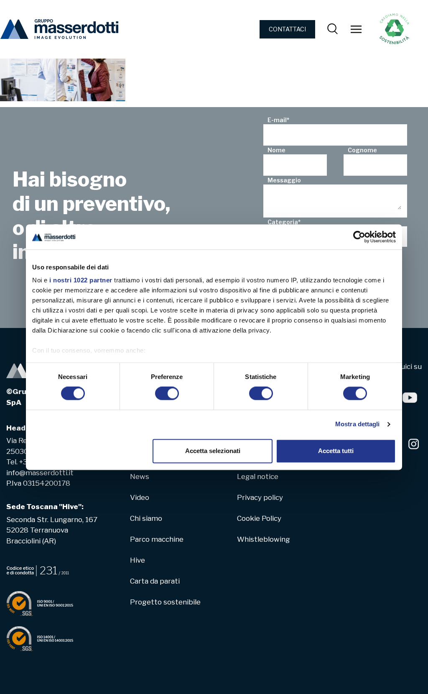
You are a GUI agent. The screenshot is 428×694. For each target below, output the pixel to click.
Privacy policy (260, 497)
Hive (137, 560)
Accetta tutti (336, 450)
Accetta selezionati (212, 450)
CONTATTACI (287, 29)
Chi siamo (146, 518)
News (139, 476)
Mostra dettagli (357, 424)
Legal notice (257, 476)
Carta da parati (155, 581)
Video (139, 497)
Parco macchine (156, 539)
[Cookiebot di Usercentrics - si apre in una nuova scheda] (359, 236)
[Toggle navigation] (356, 29)
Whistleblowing (263, 539)
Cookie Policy (259, 518)
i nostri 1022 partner (80, 280)
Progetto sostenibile (165, 602)
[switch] (167, 393)
